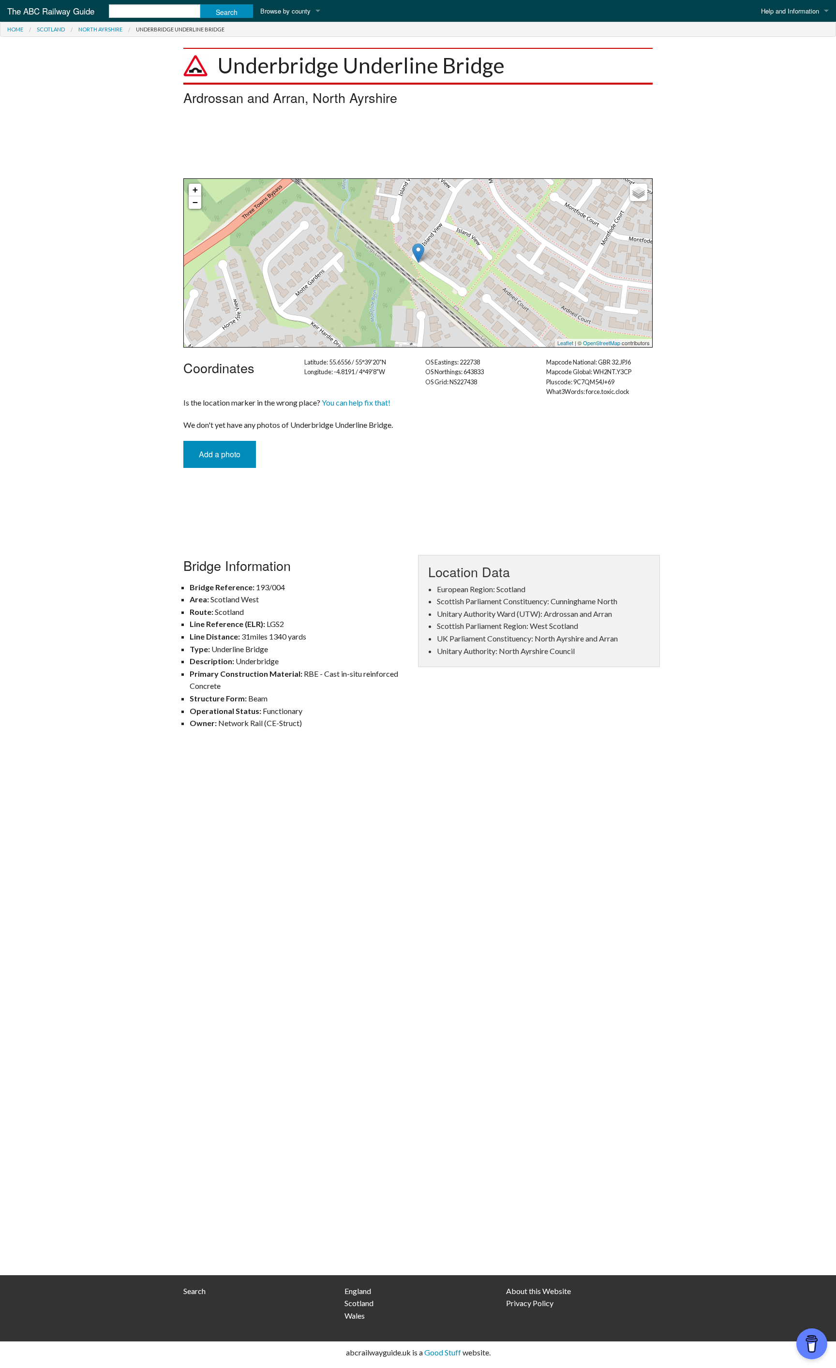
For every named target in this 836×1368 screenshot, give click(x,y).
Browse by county (285, 10)
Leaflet (565, 343)
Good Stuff (442, 1352)
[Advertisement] (418, 144)
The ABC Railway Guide (50, 11)
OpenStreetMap (601, 343)
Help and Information (790, 10)
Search (194, 1290)
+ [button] (195, 190)
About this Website (538, 1290)
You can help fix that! (356, 402)
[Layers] (638, 192)
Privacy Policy (529, 1303)
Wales (354, 1315)
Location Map (417, 263)
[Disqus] (418, 878)
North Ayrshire (100, 29)
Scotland (51, 29)
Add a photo (219, 454)
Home (15, 29)
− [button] (195, 202)
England (357, 1290)
